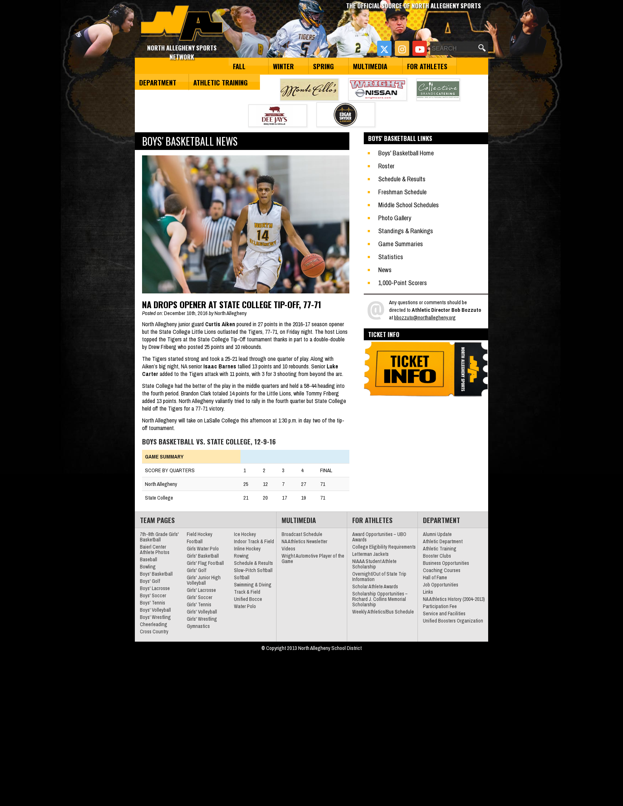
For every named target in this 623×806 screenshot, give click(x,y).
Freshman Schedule (402, 191)
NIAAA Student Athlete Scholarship (374, 564)
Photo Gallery (394, 217)
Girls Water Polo (203, 548)
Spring (323, 66)
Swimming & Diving (252, 584)
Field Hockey (199, 534)
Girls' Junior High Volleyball (204, 580)
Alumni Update (437, 534)
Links (428, 592)
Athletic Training (220, 82)
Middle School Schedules (408, 204)
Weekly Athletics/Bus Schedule (383, 611)
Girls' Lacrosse (201, 590)
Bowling (148, 566)
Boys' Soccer (153, 595)
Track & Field (247, 592)
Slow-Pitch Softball (253, 570)
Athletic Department (443, 541)
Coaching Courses (441, 570)
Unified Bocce (248, 599)
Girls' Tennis (199, 604)
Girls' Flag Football (205, 563)
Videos (288, 548)
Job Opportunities (440, 584)
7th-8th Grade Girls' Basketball (159, 537)
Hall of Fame (435, 577)
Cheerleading (153, 624)
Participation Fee (440, 606)
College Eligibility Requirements (384, 547)
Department (157, 82)
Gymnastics (198, 626)
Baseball (148, 559)
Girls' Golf (196, 570)
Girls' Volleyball (202, 611)
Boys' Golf (150, 581)
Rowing (241, 556)
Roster (386, 165)
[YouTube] (419, 48)
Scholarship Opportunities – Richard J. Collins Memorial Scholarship (380, 599)
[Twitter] (384, 48)
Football (195, 541)
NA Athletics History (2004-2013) (454, 599)
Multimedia (370, 66)
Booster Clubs (437, 556)
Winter (283, 66)
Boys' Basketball (156, 574)
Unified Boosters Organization (453, 620)
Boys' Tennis (152, 602)
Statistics (390, 256)
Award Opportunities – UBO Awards (379, 537)
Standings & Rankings (405, 230)
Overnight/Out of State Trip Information (379, 577)
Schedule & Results (401, 178)
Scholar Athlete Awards (375, 586)
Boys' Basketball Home (406, 153)
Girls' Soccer (199, 597)
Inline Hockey (247, 548)
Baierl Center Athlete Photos (154, 549)
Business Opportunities (446, 563)
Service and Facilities (444, 613)
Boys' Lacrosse (155, 588)
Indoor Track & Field (254, 541)
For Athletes (427, 66)
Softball (241, 577)
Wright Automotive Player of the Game (313, 558)
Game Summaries (400, 243)
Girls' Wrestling (202, 619)
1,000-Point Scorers (402, 282)
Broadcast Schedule (302, 534)
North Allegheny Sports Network (182, 23)
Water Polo (245, 606)
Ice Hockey (245, 534)
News (385, 269)
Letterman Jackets (370, 554)
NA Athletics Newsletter (304, 541)
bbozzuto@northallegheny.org (425, 317)
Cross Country (154, 631)
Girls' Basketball (203, 556)
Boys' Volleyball (155, 610)
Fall (239, 66)
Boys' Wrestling (155, 617)
